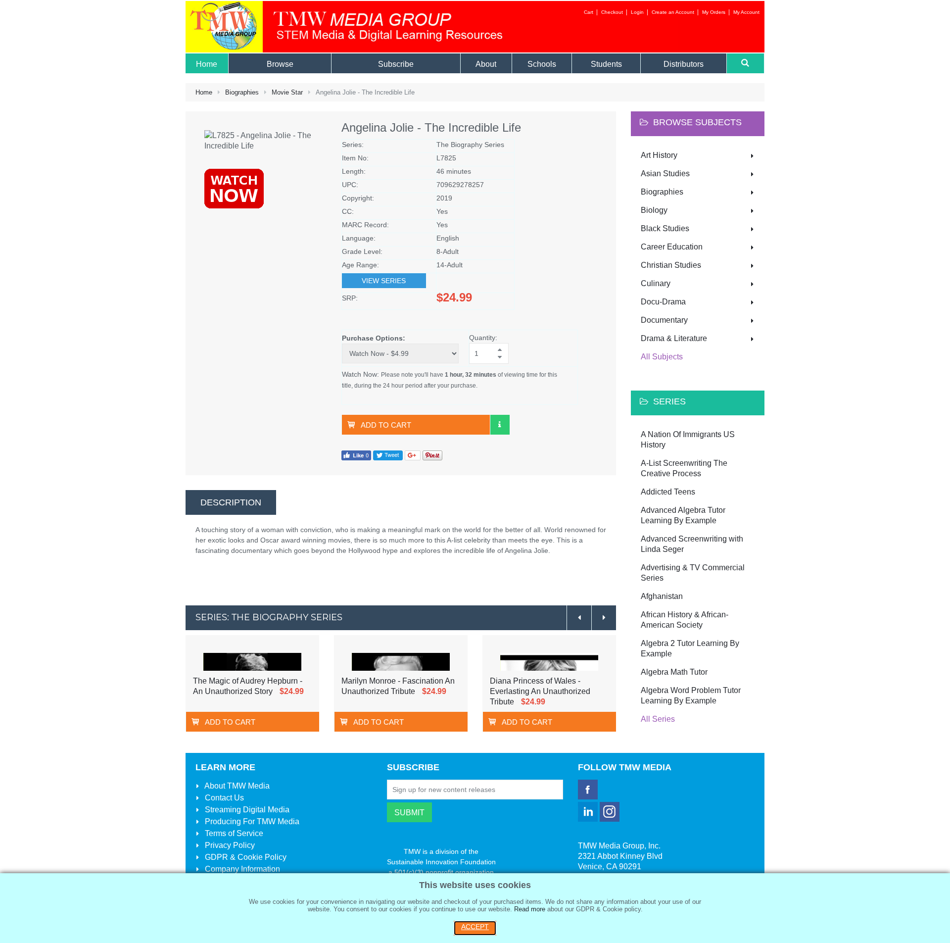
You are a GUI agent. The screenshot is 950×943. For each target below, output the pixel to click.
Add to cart (386, 425)
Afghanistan (662, 596)
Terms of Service (233, 833)
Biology (654, 210)
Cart (588, 12)
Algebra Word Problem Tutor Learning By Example (691, 695)
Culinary (655, 283)
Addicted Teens (668, 492)
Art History (659, 155)
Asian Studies (665, 173)
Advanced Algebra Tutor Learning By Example (683, 515)
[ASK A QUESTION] (500, 425)
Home (203, 92)
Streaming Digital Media (246, 809)
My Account (746, 12)
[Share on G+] (413, 454)
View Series (384, 281)
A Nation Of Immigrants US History (688, 439)
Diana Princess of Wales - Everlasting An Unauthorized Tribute (540, 691)
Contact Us (223, 798)
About (236, 786)
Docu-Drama (663, 302)
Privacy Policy (229, 845)
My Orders (713, 12)
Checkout (612, 12)
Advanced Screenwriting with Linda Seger (692, 544)
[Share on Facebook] (356, 454)
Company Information (241, 869)
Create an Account (673, 12)
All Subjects (662, 356)
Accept (475, 927)
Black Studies (665, 228)
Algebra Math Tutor (674, 672)
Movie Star (287, 92)
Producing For (251, 821)
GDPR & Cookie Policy (244, 857)
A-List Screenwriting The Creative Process (684, 468)
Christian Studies (671, 265)
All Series (658, 719)
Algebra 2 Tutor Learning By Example (690, 648)
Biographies (242, 92)
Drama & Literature (674, 338)
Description (230, 502)
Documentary (664, 320)
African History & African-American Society (684, 619)
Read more (529, 909)
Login (637, 12)
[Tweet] (388, 454)
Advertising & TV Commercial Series (693, 572)
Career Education (672, 247)
